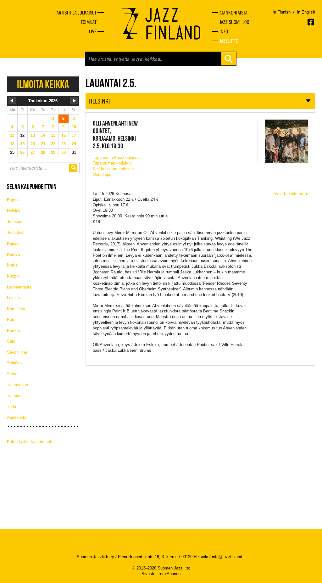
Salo (11, 341)
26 (22, 152)
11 (12, 135)
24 (74, 144)
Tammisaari (17, 384)
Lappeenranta (19, 287)
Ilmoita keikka (43, 84)
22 (53, 144)
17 (74, 135)
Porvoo (13, 330)
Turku (12, 406)
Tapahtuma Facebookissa (116, 157)
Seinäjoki (15, 363)
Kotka (12, 265)
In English (306, 12)
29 (53, 152)
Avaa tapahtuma (288, 193)
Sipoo (12, 374)
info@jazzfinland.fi (229, 556)
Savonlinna (17, 352)
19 (22, 144)
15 (53, 135)
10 (74, 127)
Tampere (15, 395)
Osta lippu (102, 174)
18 (12, 144)
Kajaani (13, 243)
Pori (10, 319)
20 (33, 144)
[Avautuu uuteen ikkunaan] (311, 22)
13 (33, 135)
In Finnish (282, 12)
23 (63, 144)
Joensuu (14, 221)
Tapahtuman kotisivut (112, 163)
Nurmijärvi (16, 308)
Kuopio (13, 276)
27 (33, 152)
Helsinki (14, 211)
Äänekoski (16, 417)
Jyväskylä (16, 232)
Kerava (13, 254)
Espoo (13, 200)
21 (43, 144)
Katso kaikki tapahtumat (29, 441)
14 (43, 135)
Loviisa (13, 297)
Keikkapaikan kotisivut (113, 168)
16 (63, 135)
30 (63, 152)
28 (43, 152)
